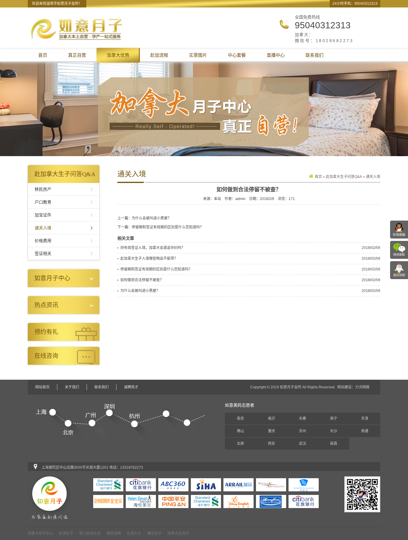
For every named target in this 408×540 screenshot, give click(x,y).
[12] (173, 484)
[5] (173, 501)
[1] (304, 501)
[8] (304, 484)
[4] (206, 501)
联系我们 (314, 55)
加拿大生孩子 (178, 533)
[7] (108, 501)
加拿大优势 (118, 55)
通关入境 (43, 227)
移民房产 (43, 189)
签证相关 (43, 253)
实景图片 (198, 55)
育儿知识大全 (90, 533)
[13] (141, 484)
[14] (108, 484)
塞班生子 (154, 533)
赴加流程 (159, 55)
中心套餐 (237, 55)
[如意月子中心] (77, 29)
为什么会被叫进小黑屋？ (151, 218)
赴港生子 (66, 533)
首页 (42, 55)
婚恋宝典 (114, 533)
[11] (206, 484)
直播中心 (276, 55)
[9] (271, 484)
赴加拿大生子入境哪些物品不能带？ (149, 258)
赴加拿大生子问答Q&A (344, 177)
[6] (141, 501)
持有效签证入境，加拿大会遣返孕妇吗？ (152, 248)
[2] (271, 501)
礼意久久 (134, 533)
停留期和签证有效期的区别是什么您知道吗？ (167, 227)
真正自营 (77, 55)
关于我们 (72, 387)
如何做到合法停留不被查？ (141, 280)
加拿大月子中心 (40, 533)
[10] (238, 484)
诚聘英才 (131, 387)
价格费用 (43, 240)
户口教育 (43, 202)
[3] (238, 501)
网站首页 (42, 387)
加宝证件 (43, 215)
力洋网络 (362, 387)
